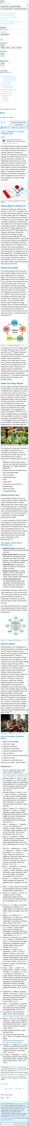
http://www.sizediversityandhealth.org (15, 1016)
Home (8, 127)
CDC (14, 733)
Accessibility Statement (7, 1118)
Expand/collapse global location (27, 127)
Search (3, 1124)
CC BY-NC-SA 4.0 (20, 1070)
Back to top (4, 1084)
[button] (5, 99)
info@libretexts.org (8, 1119)
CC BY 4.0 (24, 345)
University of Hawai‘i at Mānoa (9, 143)
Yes (4, 1097)
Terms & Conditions (21, 1116)
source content (16, 1076)
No (9, 1097)
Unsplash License (21, 733)
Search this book (4, 29)
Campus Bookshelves (20, 127)
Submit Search (5, 34)
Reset (2, 45)
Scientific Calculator (8, 87)
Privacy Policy (11, 1116)
